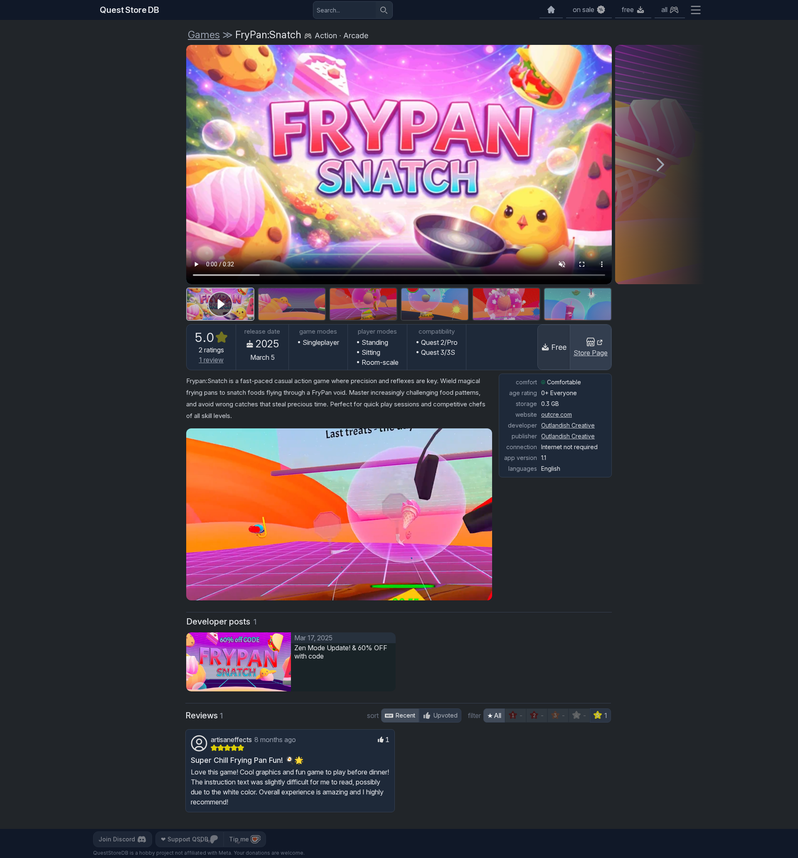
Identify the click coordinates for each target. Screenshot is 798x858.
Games (204, 35)
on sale (583, 9)
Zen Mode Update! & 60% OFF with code (340, 652)
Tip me (239, 839)
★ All (494, 715)
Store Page (591, 353)
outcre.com (556, 414)
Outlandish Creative (568, 425)
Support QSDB (184, 839)
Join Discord (117, 839)
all (664, 9)
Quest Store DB (129, 10)
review (211, 360)
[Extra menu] (696, 10)
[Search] (384, 10)
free (628, 9)
